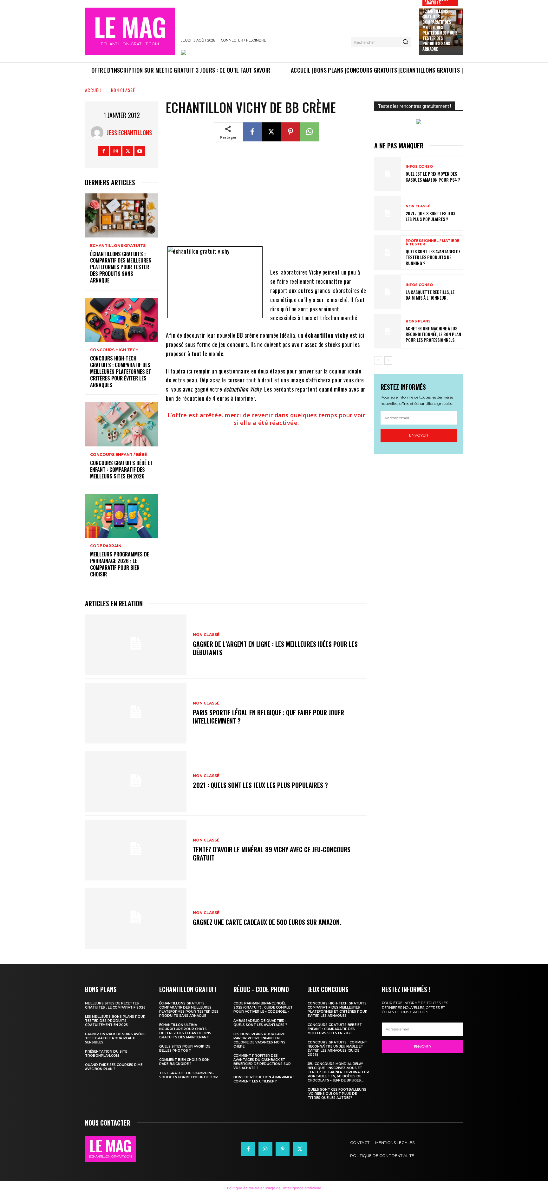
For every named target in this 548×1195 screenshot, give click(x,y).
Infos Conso (419, 166)
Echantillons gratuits (118, 246)
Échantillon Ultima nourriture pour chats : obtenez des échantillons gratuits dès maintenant (185, 1031)
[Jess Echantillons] (99, 132)
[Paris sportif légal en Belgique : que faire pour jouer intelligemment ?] (135, 713)
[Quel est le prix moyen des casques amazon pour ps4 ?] (387, 174)
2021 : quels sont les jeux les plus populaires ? (260, 785)
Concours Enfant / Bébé (118, 455)
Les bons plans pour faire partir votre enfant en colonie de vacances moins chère (259, 1040)
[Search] (405, 42)
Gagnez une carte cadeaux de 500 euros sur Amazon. (267, 922)
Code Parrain (105, 546)
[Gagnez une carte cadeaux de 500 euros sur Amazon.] (135, 918)
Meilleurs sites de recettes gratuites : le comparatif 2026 (115, 1005)
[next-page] (388, 360)
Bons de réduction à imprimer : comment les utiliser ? (263, 1079)
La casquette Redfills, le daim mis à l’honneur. (430, 295)
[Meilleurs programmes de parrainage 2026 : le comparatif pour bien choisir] (121, 516)
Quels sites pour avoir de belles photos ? (184, 1048)
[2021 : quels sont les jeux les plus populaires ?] (135, 781)
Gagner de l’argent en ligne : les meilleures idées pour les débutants (275, 648)
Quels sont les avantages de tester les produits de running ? (433, 257)
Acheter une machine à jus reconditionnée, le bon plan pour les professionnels (433, 334)
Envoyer (418, 435)
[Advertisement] (266, 197)
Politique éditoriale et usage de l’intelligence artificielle (274, 1188)
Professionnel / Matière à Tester (433, 242)
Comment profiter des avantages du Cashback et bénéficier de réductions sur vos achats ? (262, 1062)
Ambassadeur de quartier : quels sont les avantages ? (260, 1023)
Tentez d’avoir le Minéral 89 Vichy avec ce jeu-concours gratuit (271, 853)
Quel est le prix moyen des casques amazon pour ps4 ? (433, 176)
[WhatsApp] (309, 131)
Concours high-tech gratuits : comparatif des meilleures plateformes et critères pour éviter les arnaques (120, 371)
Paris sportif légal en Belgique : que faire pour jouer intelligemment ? (268, 716)
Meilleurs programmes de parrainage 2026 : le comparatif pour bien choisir (119, 564)
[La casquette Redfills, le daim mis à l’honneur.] (387, 292)
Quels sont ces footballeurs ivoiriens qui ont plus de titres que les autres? (337, 1094)
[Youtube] (139, 151)
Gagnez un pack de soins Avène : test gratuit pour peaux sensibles (116, 1038)
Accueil (93, 90)
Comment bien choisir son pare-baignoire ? (184, 1062)
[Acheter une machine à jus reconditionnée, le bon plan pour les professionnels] (387, 331)
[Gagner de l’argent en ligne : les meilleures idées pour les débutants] (135, 644)
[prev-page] (378, 360)
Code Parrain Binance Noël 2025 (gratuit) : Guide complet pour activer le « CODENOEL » (263, 1007)
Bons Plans (418, 321)
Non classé (123, 90)
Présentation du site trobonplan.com (106, 1053)
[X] (127, 151)
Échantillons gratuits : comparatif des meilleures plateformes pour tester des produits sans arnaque (439, 30)
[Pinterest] (290, 131)
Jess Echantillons (129, 132)
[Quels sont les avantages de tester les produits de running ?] (387, 252)
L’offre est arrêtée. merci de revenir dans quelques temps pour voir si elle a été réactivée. (266, 418)
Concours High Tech (114, 350)
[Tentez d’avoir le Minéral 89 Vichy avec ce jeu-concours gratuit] (135, 850)
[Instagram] (115, 151)
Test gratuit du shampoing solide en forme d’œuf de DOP (188, 1075)
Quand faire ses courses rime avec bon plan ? (113, 1067)
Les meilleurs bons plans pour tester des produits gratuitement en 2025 (115, 1021)
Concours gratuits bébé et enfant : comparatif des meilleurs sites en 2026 (121, 469)
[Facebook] (103, 151)
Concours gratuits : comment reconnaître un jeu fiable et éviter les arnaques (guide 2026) (337, 1048)
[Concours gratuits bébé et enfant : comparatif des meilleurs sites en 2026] (121, 424)
